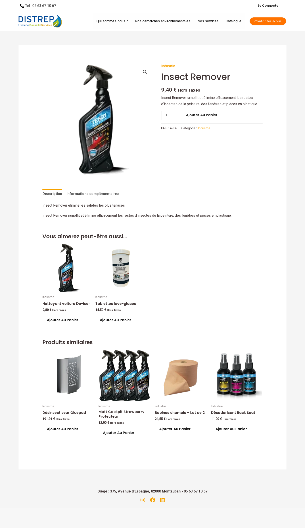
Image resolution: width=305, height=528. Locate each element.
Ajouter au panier (201, 114)
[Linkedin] (162, 500)
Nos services (208, 21)
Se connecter (268, 5)
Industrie (168, 66)
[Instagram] (142, 500)
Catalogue (233, 21)
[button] (145, 72)
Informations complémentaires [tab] (93, 194)
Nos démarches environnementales (162, 21)
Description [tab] (52, 194)
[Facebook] (152, 500)
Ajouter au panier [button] (62, 320)
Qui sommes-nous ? (112, 21)
